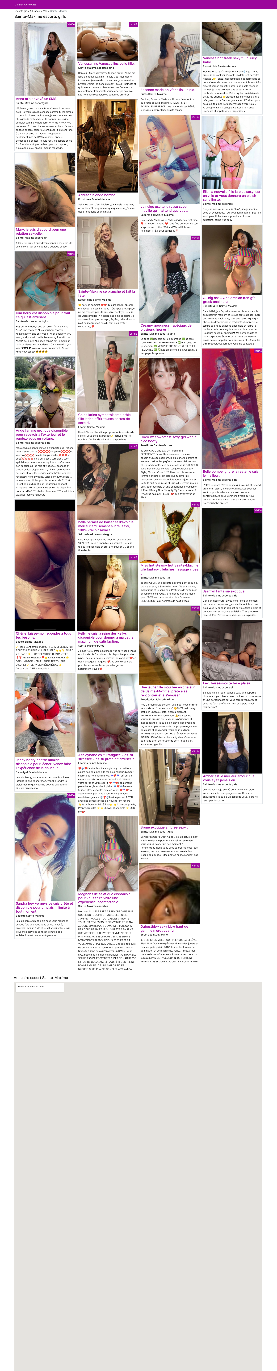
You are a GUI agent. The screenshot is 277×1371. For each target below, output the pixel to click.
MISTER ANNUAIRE (25, 4)
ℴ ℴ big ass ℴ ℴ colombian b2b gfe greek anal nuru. (229, 300)
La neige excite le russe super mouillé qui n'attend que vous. (164, 209)
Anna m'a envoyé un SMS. (36, 99)
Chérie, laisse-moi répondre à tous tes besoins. (43, 635)
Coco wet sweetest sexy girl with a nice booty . (169, 439)
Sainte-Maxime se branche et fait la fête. (106, 293)
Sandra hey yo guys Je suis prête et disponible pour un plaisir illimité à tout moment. (44, 907)
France (36, 10)
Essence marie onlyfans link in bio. (168, 90)
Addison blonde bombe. (97, 195)
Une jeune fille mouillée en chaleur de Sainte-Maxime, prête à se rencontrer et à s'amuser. (168, 691)
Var (45, 10)
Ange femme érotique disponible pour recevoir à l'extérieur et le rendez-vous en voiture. (42, 434)
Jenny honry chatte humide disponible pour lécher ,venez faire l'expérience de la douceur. (43, 764)
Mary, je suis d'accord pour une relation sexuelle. (41, 231)
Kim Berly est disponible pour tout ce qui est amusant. (43, 315)
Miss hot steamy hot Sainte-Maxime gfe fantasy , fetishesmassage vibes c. (169, 569)
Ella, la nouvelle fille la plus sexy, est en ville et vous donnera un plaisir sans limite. (231, 196)
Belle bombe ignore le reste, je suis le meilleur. (230, 473)
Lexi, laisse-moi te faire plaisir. (227, 683)
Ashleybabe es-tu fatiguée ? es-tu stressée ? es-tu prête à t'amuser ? (106, 757)
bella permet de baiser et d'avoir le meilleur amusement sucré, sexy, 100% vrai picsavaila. (106, 526)
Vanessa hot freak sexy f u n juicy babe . (230, 60)
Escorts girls (21, 10)
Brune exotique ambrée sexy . (164, 827)
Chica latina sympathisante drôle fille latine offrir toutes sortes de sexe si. (104, 419)
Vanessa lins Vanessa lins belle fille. (106, 64)
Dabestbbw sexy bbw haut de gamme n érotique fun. (164, 928)
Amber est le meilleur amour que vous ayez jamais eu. (228, 778)
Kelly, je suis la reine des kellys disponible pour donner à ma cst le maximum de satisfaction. (105, 637)
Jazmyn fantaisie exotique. (224, 591)
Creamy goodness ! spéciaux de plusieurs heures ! (166, 327)
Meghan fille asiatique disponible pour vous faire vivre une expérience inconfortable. (104, 898)
